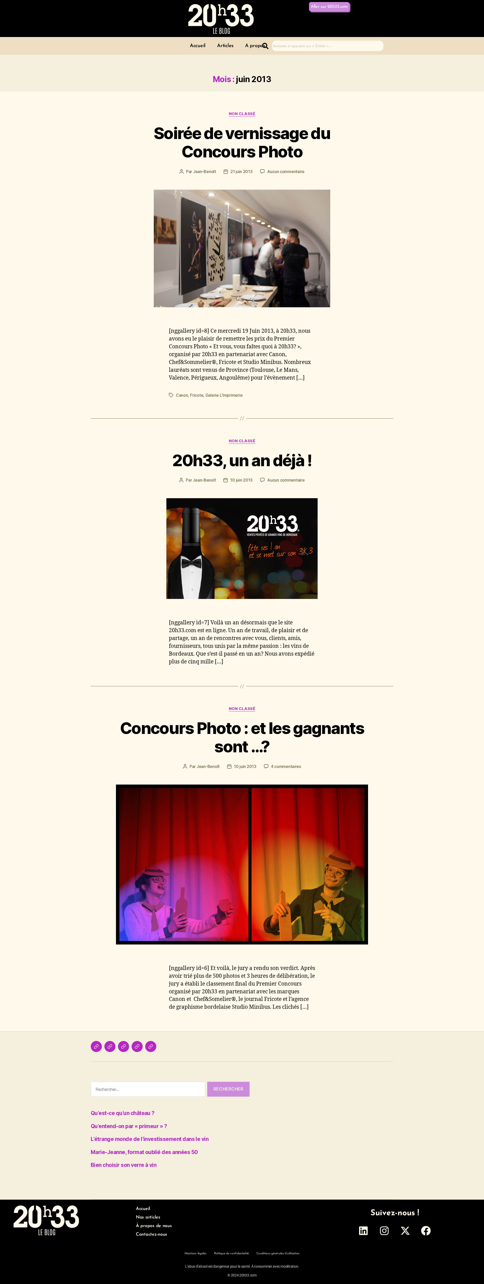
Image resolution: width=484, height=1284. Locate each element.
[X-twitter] (405, 1231)
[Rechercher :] (147, 1090)
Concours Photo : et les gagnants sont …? (242, 737)
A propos (255, 45)
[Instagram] (384, 1231)
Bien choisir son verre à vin (123, 1165)
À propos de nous (154, 1226)
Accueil (197, 45)
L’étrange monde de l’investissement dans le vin (149, 1139)
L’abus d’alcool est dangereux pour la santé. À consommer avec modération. (242, 1266)
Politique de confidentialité (231, 1253)
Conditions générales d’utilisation (277, 1253)
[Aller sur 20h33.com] (150, 1046)
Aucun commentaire (286, 171)
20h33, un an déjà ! (242, 460)
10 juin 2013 (241, 480)
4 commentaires (286, 766)
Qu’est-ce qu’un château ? (123, 1113)
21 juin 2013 (241, 171)
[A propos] (123, 1046)
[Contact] (137, 1046)
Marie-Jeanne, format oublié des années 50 (144, 1152)
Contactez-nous (151, 1234)
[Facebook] (426, 1231)
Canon (182, 395)
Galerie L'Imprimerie (224, 395)
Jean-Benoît (204, 171)
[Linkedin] (363, 1231)
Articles (225, 45)
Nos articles (148, 1217)
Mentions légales (195, 1253)
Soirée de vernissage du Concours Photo (242, 142)
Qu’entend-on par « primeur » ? (129, 1126)
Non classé (242, 114)
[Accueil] (96, 1046)
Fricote (196, 395)
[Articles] (109, 1046)
